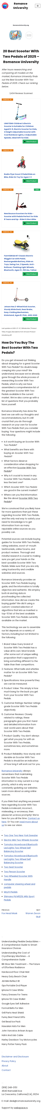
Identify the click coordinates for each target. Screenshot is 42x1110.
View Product (31, 141)
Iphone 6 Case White (13, 990)
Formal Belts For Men (12, 1008)
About (5, 1065)
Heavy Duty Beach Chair (14, 976)
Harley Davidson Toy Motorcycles (19, 1039)
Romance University (12, 770)
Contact (6, 1070)
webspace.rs (21, 1107)
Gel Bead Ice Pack (11, 1021)
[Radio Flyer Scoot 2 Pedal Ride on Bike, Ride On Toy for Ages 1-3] (21, 162)
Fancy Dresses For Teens (14, 994)
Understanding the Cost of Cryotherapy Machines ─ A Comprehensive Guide (16, 956)
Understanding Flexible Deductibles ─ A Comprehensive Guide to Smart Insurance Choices (21, 945)
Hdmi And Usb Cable (12, 1035)
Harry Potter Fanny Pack (14, 1044)
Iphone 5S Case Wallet (13, 999)
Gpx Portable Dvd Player (14, 985)
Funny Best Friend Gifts (13, 1017)
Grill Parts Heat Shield (13, 1012)
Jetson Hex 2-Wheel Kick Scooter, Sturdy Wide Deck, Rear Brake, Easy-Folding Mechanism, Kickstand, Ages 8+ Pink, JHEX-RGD (20, 311)
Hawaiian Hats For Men (13, 1026)
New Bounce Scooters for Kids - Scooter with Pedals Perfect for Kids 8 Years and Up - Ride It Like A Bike (21, 216)
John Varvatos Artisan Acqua (17, 1030)
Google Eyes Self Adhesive (15, 1003)
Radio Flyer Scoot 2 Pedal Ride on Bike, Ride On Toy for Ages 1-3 (19, 175)
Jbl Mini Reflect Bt (11, 981)
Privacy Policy (9, 1061)
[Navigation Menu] (37, 6)
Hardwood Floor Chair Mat (15, 972)
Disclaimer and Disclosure (15, 1056)
